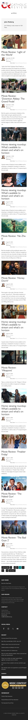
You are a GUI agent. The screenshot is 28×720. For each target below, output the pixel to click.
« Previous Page (5, 568)
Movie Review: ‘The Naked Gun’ (11, 495)
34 (7, 570)
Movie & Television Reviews (21, 63)
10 (20, 567)
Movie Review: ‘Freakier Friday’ (13, 453)
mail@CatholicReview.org (6, 616)
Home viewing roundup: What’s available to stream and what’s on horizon (13, 148)
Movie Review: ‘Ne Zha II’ (13, 237)
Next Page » (12, 571)
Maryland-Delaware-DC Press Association (9, 699)
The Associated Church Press (7, 703)
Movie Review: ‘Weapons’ (8, 369)
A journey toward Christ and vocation (9, 638)
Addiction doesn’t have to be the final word (10, 644)
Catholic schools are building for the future (10, 647)
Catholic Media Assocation (6, 696)
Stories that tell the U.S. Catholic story (9, 650)
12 (3, 570)
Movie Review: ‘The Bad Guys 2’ (13, 538)
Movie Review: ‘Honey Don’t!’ (12, 279)
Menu (14, 13)
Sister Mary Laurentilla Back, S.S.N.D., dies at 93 (11, 641)
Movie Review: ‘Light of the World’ (13, 53)
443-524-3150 (4, 615)
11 (23, 567)
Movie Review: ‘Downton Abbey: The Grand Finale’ (13, 98)
